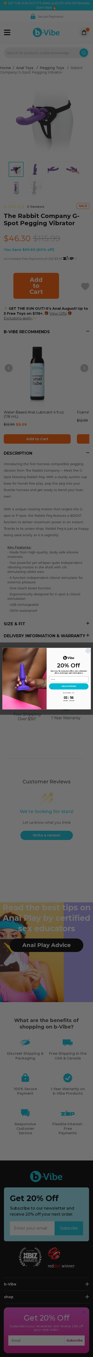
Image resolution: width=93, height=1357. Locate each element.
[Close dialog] (88, 651)
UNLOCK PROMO (68, 686)
